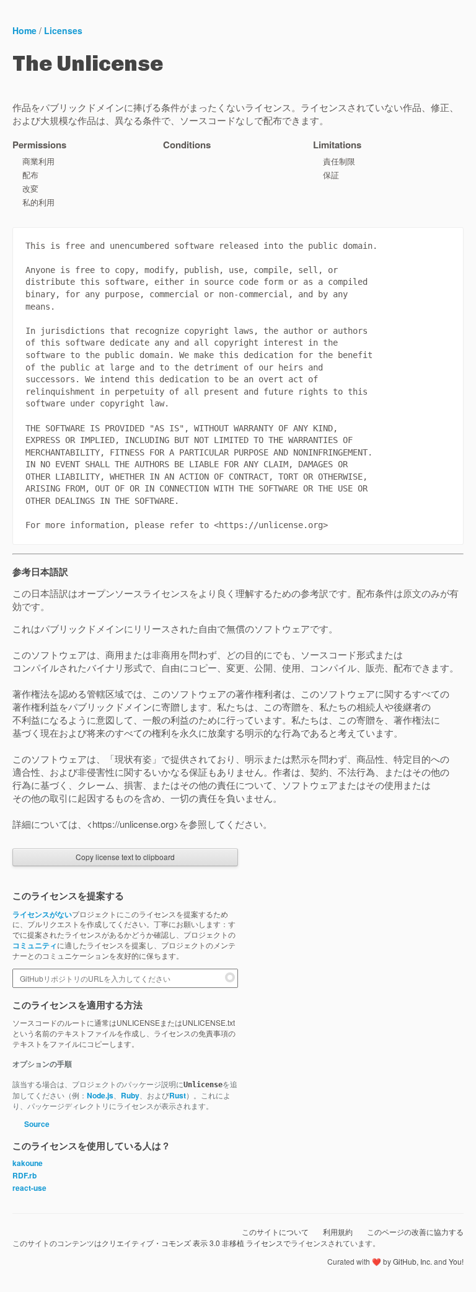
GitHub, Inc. (412, 1261)
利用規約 (338, 1231)
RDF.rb (24, 1175)
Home (24, 30)
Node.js (100, 1095)
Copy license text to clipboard (125, 856)
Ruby (130, 1095)
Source (36, 1123)
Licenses (63, 30)
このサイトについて (275, 1231)
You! (456, 1261)
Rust (177, 1095)
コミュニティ (34, 945)
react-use (29, 1187)
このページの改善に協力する (415, 1231)
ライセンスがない (42, 914)
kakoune (27, 1163)
